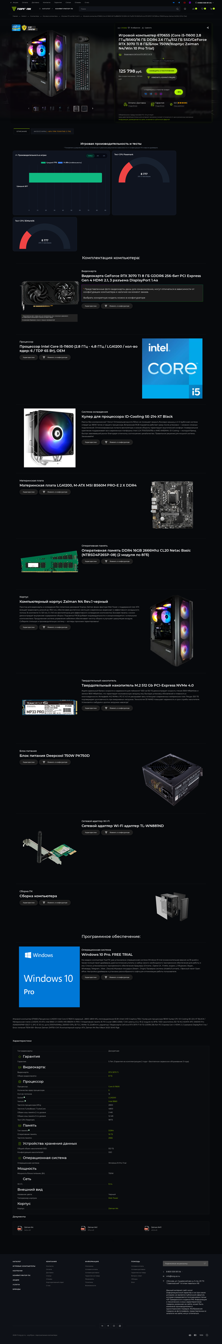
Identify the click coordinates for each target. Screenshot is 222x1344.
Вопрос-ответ (136, 1276)
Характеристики (90, 306)
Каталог (17, 1261)
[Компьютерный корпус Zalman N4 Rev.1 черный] (172, 630)
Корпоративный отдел (55, 1282)
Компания (51, 1261)
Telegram (108, 1325)
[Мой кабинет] (185, 9)
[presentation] (28, 108)
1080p (90, 156)
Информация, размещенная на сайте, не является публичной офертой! (144, 119)
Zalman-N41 (92, 1227)
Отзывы (49, 1279)
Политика (89, 1282)
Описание (22, 131)
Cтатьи (48, 1276)
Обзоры (134, 1279)
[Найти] (177, 8)
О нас (48, 1285)
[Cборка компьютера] (172, 905)
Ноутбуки (17, 1271)
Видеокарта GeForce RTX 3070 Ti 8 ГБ (138, 54)
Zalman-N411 (156, 1227)
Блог (133, 1282)
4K (104, 156)
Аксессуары (52, 131)
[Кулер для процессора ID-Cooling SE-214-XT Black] (50, 437)
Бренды (17, 1289)
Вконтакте (102, 1325)
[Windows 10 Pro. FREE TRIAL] (49, 976)
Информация (92, 1261)
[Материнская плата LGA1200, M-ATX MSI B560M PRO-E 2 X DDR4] (172, 504)
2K (98, 156)
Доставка (49, 1272)
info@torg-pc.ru (173, 1276)
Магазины (89, 1266)
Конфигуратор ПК (21, 1275)
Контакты (50, 1266)
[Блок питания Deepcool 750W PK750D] (172, 778)
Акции (16, 1280)
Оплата (49, 1269)
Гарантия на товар (92, 1276)
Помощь (135, 1261)
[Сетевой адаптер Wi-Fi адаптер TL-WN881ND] (50, 848)
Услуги (16, 1284)
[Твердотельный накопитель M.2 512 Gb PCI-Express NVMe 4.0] (50, 707)
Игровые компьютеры (24, 1266)
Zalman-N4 (28, 1227)
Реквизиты (89, 1279)
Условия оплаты (91, 1269)
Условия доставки (92, 1272)
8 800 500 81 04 (205, 3)
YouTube (113, 1325)
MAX (119, 1325)
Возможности (90, 1285)
